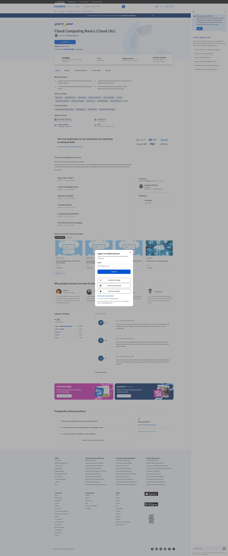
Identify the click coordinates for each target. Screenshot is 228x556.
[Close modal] (130, 252)
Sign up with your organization (106, 296)
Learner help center (113, 298)
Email (100, 262)
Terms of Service (106, 303)
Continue (114, 272)
